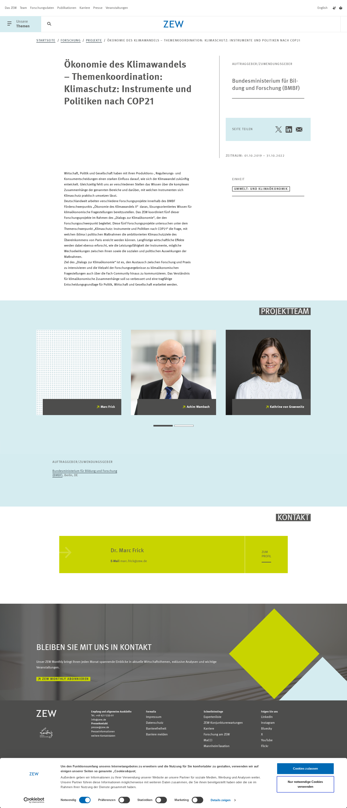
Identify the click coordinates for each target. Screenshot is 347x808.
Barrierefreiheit (156, 728)
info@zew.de (98, 720)
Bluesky (266, 728)
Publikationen (66, 8)
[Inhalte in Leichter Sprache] (341, 8)
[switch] (124, 800)
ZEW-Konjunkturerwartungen (223, 723)
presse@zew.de (100, 727)
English (322, 8)
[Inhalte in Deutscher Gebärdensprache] (334, 8)
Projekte (94, 40)
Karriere (85, 8)
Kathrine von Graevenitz (287, 407)
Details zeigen (221, 800)
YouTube (266, 740)
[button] (163, 426)
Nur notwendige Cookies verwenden (305, 784)
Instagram (268, 723)
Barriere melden (157, 734)
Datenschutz (154, 723)
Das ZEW (11, 8)
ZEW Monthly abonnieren (65, 679)
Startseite (45, 40)
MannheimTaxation (217, 746)
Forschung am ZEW (217, 734)
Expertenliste (212, 717)
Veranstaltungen (117, 8)
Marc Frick (108, 407)
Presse (97, 8)
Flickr (264, 746)
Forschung (71, 40)
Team (23, 8)
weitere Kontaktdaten (103, 736)
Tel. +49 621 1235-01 (102, 715)
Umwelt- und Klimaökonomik (261, 189)
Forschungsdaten (42, 8)
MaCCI (208, 740)
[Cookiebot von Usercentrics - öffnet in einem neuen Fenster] (34, 800)
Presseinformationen (103, 731)
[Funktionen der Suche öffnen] (49, 24)
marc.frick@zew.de (129, 561)
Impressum (153, 717)
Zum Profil (266, 554)
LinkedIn (267, 717)
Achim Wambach (198, 407)
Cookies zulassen (305, 768)
